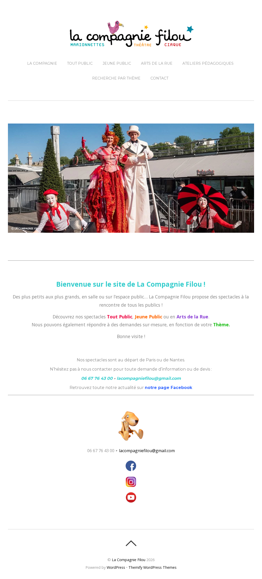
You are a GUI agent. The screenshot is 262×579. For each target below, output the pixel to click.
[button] (130, 426)
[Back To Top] (131, 543)
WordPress (116, 567)
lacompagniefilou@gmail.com (147, 450)
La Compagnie (42, 63)
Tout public (80, 63)
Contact (159, 78)
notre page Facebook (168, 387)
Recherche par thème (116, 78)
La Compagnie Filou (128, 559)
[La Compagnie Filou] (131, 43)
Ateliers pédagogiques (208, 63)
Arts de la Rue (156, 63)
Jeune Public (117, 63)
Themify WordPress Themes (152, 567)
